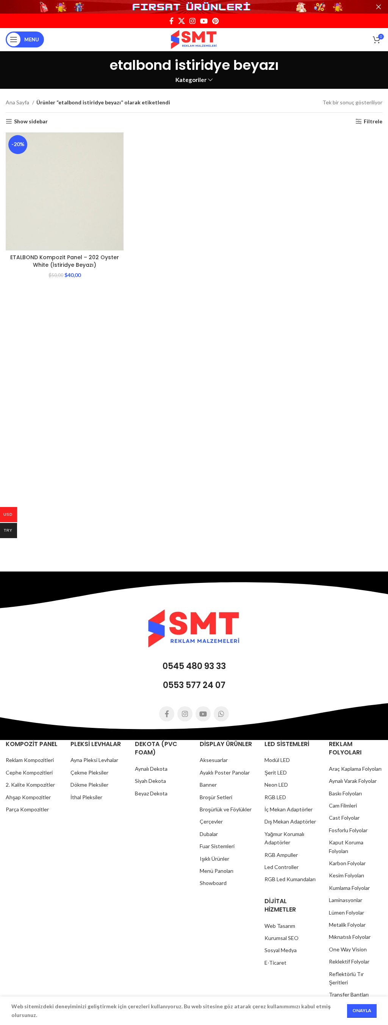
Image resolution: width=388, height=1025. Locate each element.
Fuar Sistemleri (217, 846)
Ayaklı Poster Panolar (225, 772)
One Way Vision (348, 949)
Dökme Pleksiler (89, 784)
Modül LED (277, 760)
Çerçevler (211, 821)
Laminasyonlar (345, 900)
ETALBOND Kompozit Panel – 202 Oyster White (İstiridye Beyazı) (64, 261)
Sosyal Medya (280, 950)
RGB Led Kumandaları (290, 879)
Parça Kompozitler (27, 809)
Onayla (361, 1010)
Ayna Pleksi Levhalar (94, 760)
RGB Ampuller (281, 855)
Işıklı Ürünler (214, 858)
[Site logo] (194, 39)
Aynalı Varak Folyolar (353, 781)
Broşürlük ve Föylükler (226, 809)
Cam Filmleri (343, 805)
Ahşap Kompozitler (28, 797)
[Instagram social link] (192, 21)
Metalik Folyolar (347, 924)
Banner (208, 784)
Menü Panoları (216, 871)
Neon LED (276, 784)
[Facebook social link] (171, 21)
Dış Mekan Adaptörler (290, 821)
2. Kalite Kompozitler (30, 784)
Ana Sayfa (18, 102)
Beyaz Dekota (151, 793)
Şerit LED (275, 772)
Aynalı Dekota (151, 768)
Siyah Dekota (150, 781)
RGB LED (275, 797)
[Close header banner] (378, 7)
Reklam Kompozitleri (30, 760)
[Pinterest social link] (215, 21)
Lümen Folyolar (346, 912)
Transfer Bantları (349, 994)
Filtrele (373, 121)
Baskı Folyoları (345, 793)
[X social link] (181, 21)
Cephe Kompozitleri (29, 772)
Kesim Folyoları (346, 875)
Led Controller (281, 867)
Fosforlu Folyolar (348, 830)
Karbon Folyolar (347, 863)
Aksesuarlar (214, 760)
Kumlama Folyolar (349, 888)
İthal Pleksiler (86, 797)
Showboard (213, 883)
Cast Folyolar (344, 817)
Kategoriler (191, 80)
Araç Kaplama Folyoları (355, 768)
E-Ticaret (275, 962)
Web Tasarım (279, 926)
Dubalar (209, 834)
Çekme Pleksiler (89, 772)
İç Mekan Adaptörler (288, 809)
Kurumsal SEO (281, 938)
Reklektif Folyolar (349, 961)
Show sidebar (31, 121)
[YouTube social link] (204, 21)
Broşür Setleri (216, 797)
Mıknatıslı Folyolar (350, 937)
